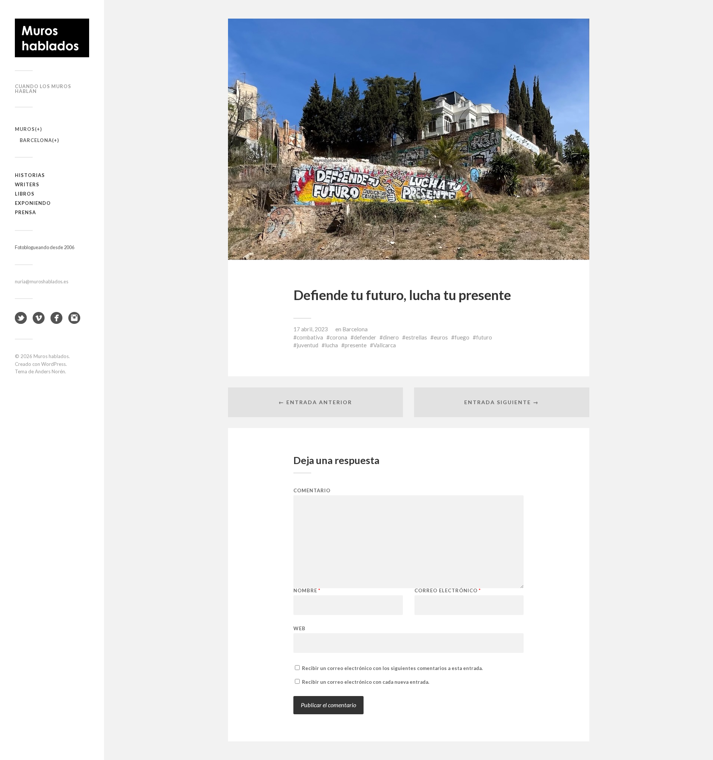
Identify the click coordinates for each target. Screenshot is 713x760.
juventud (307, 345)
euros (441, 337)
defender (365, 337)
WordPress (53, 364)
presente (356, 345)
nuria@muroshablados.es (41, 281)
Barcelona (36, 140)
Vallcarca (384, 345)
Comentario (312, 490)
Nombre (306, 590)
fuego (462, 337)
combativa (310, 337)
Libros (25, 194)
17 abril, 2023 (310, 329)
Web (299, 628)
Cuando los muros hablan (43, 88)
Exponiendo (33, 203)
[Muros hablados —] (52, 38)
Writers (27, 184)
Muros (25, 129)
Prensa (25, 212)
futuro (484, 337)
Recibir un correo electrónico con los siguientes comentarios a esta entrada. (392, 668)
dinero (391, 337)
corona (338, 337)
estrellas (416, 337)
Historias (30, 175)
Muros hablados (51, 356)
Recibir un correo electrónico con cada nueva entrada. (365, 682)
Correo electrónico (447, 590)
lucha (331, 345)
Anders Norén (50, 371)
